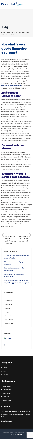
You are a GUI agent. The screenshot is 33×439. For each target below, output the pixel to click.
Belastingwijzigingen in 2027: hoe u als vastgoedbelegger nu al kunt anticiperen (16, 282)
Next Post (23, 237)
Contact (5, 375)
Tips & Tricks (9, 320)
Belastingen (8, 301)
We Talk (17, 434)
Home (3, 32)
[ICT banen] (8, 339)
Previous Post (10, 238)
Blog (4, 371)
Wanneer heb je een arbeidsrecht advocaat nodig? (14, 275)
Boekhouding (9, 308)
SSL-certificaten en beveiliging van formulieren (14, 263)
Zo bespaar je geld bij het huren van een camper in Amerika (16, 257)
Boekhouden (8, 304)
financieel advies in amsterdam (11, 86)
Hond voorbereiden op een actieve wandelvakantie (14, 269)
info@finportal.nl (6, 421)
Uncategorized (9, 323)
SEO (20, 434)
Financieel (10, 32)
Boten (7, 312)
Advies (7, 297)
